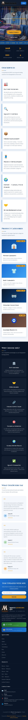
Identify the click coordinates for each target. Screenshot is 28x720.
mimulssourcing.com (8, 705)
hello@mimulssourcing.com (10, 691)
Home (3, 638)
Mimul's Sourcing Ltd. (11, 716)
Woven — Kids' (5, 671)
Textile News (5, 646)
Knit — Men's (5, 674)
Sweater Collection (6, 679)
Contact (3, 657)
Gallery (3, 641)
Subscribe (14, 597)
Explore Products (14, 32)
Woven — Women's (6, 668)
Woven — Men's (5, 666)
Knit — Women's (5, 676)
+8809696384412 (8, 695)
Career (3, 652)
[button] (14, 250)
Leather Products (6, 682)
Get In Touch (14, 37)
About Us (4, 654)
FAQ (3, 649)
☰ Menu (23, 3)
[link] (10, 3)
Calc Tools (4, 644)
